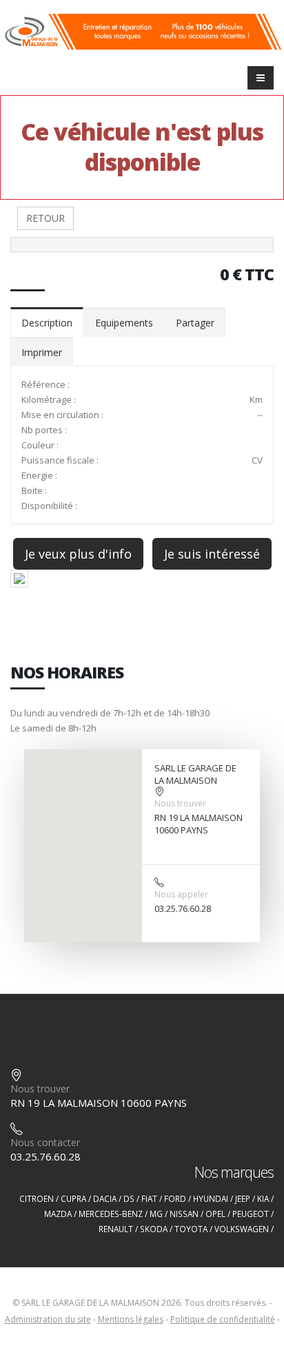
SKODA (154, 1228)
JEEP (242, 1198)
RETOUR (45, 218)
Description (46, 322)
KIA (263, 1198)
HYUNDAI (210, 1198)
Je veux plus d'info (78, 553)
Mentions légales (130, 1319)
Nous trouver (180, 803)
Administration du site (48, 1319)
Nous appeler (181, 894)
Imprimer (41, 352)
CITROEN (36, 1198)
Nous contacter (45, 1142)
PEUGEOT (250, 1213)
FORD (175, 1198)
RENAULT (116, 1228)
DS (128, 1198)
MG (156, 1213)
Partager (195, 322)
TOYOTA (190, 1228)
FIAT (149, 1198)
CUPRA (73, 1198)
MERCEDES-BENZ (111, 1213)
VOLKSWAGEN (241, 1228)
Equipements (124, 322)
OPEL (215, 1213)
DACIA (104, 1198)
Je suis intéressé (212, 553)
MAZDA (58, 1213)
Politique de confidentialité (222, 1319)
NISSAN (184, 1213)
